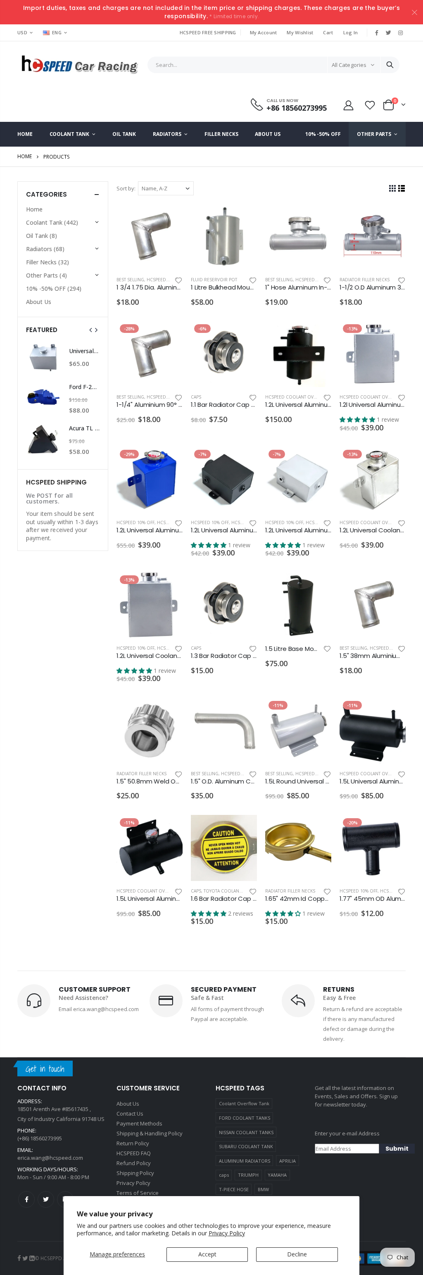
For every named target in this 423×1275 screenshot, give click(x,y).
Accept (207, 1254)
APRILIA (287, 1161)
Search (389, 65)
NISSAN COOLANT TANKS (246, 1132)
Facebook (26, 1199)
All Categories (349, 65)
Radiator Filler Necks (365, 280)
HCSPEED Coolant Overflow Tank (303, 397)
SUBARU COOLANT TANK (246, 1146)
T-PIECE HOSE (234, 1189)
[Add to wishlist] (178, 279)
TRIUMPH (248, 1175)
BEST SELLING (130, 280)
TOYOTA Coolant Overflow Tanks (242, 891)
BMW (263, 1189)
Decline (297, 1254)
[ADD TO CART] (169, 217)
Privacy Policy (227, 1233)
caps (224, 1175)
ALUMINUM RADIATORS (244, 1161)
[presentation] (91, 330)
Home (24, 156)
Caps (196, 397)
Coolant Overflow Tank (244, 1103)
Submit (397, 1148)
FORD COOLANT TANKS (244, 1118)
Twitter (46, 1199)
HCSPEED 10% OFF (166, 280)
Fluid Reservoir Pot (214, 280)
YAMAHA (277, 1175)
